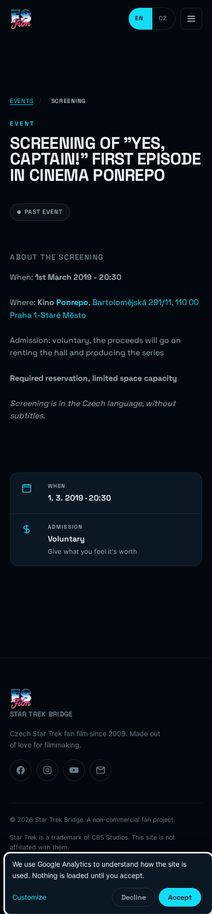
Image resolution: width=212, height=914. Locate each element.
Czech (163, 19)
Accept (180, 897)
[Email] (100, 770)
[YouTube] (74, 770)
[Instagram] (47, 770)
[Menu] (191, 19)
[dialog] (108, 883)
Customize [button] (29, 897)
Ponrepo (72, 302)
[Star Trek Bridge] (22, 18)
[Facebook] (21, 770)
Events (21, 101)
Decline (133, 897)
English (140, 19)
